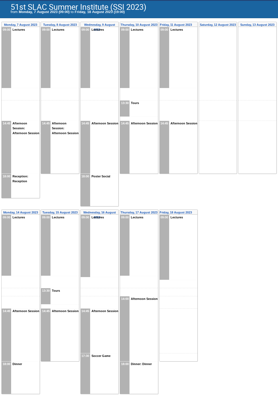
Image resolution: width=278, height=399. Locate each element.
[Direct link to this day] (195, 25)
